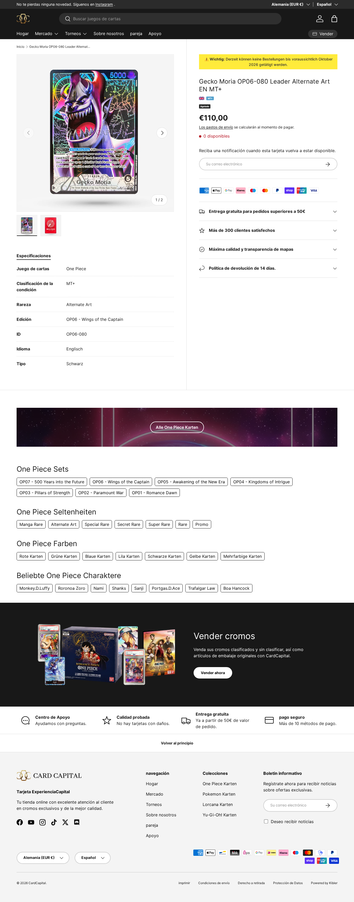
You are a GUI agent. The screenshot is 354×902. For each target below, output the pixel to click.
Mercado (43, 33)
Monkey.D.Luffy (34, 588)
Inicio (20, 46)
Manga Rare (31, 524)
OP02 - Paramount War (101, 492)
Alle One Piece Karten (177, 427)
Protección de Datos (288, 883)
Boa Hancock (236, 588)
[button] (334, 18)
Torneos (73, 33)
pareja (136, 33)
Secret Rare (128, 524)
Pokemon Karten (219, 794)
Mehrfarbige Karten (242, 556)
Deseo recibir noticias (292, 821)
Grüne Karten (64, 556)
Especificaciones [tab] (34, 255)
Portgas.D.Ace (166, 588)
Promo (201, 524)
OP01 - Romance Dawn (154, 492)
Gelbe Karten (202, 556)
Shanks (119, 588)
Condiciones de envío (214, 883)
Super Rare (159, 524)
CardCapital (37, 883)
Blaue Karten (97, 556)
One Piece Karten (220, 783)
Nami (99, 588)
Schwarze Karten (164, 556)
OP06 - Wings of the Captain (121, 481)
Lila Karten (128, 556)
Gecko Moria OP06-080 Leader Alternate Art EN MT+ (60, 46)
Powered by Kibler (324, 883)
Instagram (104, 4)
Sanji (139, 588)
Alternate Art (63, 524)
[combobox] (170, 18)
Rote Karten (31, 556)
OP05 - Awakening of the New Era (191, 481)
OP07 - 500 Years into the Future (51, 481)
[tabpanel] (95, 316)
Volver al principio (177, 743)
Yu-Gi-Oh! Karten (219, 814)
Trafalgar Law (201, 588)
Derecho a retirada (251, 883)
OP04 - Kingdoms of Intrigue (261, 481)
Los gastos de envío (216, 127)
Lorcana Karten (218, 804)
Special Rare (97, 524)
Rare (182, 524)
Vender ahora (213, 672)
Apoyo (154, 33)
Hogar (23, 33)
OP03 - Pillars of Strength (44, 492)
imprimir (184, 883)
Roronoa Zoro (71, 588)
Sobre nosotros (109, 33)
